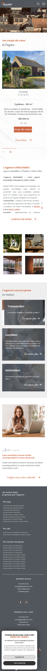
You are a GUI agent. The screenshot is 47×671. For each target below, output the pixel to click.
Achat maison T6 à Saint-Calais (14, 561)
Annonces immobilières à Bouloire (15, 532)
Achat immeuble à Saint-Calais (14, 517)
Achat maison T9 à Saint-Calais (14, 566)
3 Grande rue (23, 622)
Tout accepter (19, 663)
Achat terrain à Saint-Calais (13, 519)
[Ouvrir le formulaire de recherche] (38, 4)
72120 (19, 625)
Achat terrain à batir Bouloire (13, 508)
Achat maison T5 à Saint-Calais (14, 559)
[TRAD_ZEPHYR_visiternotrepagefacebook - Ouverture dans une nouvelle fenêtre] (20, 602)
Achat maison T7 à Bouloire (12, 552)
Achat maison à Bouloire (11, 512)
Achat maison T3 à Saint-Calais (14, 555)
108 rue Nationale (23, 589)
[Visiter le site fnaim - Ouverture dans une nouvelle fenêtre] (38, 650)
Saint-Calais (14, 209)
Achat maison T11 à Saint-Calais (14, 568)
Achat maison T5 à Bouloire (12, 548)
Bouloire (26, 591)
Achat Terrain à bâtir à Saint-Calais (15, 521)
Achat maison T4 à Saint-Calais (14, 557)
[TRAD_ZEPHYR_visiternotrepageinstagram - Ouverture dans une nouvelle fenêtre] (26, 602)
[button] (10, 152)
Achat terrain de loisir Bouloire (13, 506)
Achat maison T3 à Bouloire (12, 546)
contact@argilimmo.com (23, 586)
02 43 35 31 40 (23, 584)
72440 (20, 591)
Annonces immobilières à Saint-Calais (16, 535)
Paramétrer (19, 657)
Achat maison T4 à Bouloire (13, 550)
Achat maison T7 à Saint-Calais (14, 564)
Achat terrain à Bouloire (11, 510)
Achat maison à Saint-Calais (13, 515)
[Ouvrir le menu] (43, 4)
